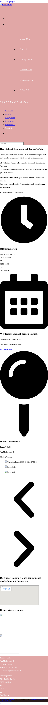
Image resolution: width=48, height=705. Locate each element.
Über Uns (9, 111)
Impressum (11, 699)
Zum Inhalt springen (7, 2)
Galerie (8, 114)
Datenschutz (3, 699)
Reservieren (10, 125)
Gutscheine (9, 121)
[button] (24, 500)
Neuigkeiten (10, 118)
